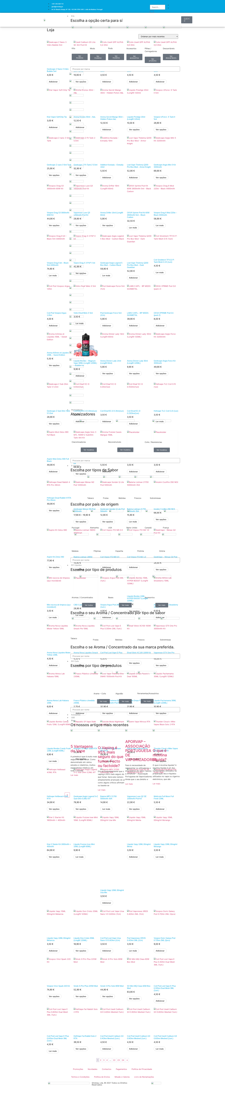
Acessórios (75, 715)
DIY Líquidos (76, 565)
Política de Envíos (102, 1077)
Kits (72, 16)
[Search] (152, 12)
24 (123, 1060)
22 (114, 1060)
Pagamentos (121, 1069)
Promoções (78, 1069)
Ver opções (54, 175)
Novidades (92, 1069)
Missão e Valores (122, 1077)
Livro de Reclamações (144, 1077)
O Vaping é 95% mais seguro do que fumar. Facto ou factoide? (110, 756)
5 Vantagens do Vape (82, 748)
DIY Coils (75, 661)
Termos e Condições (80, 1077)
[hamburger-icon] (179, 16)
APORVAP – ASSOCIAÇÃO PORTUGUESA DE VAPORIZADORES (141, 750)
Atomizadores (76, 410)
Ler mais (74, 775)
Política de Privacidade (142, 1069)
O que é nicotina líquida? (160, 755)
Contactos (106, 1069)
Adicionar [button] (53, 81)
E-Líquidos (75, 466)
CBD (73, 717)
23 (118, 1060)
